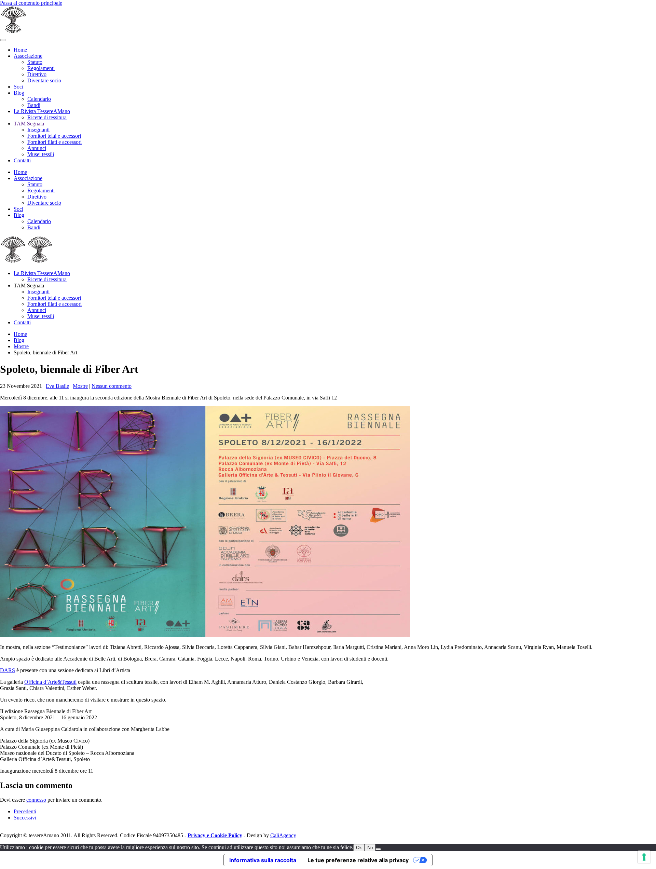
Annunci (36, 148)
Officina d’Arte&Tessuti (50, 682)
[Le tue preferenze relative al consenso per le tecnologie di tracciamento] (644, 857)
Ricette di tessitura (47, 117)
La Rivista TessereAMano (42, 111)
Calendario (39, 99)
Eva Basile (57, 386)
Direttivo (36, 74)
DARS (7, 670)
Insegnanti (38, 130)
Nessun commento (112, 386)
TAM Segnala (29, 123)
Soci (18, 87)
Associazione (28, 56)
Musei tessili (40, 154)
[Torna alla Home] (13, 32)
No (370, 847)
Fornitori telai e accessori (54, 136)
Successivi (25, 817)
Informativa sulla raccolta (262, 860)
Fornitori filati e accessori (54, 142)
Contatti (22, 160)
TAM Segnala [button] (29, 285)
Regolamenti (41, 68)
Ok (359, 847)
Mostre (80, 386)
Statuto (34, 62)
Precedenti (25, 811)
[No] (378, 849)
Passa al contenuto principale (31, 3)
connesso (36, 800)
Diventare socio (44, 80)
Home (20, 50)
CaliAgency (283, 835)
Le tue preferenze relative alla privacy (358, 860)
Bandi (33, 105)
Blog (19, 93)
